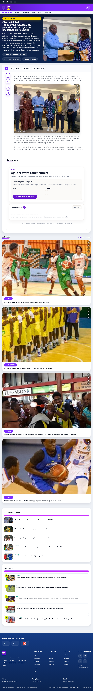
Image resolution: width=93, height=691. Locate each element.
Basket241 (51, 661)
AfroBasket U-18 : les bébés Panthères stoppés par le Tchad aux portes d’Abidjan (32, 501)
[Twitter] (85, 656)
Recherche (66, 655)
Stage (39, 12)
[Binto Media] (25, 643)
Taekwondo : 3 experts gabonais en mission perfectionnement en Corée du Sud (39, 608)
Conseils (16, 12)
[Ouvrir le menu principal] (3, 8)
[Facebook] (3, 2)
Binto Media (51, 664)
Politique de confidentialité (8, 687)
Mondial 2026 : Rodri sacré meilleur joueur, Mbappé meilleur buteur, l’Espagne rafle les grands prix (45, 619)
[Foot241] (15, 643)
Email (49, 188)
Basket (35, 668)
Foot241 (51, 658)
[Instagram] (11, 2)
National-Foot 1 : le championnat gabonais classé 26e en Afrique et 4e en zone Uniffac (42, 587)
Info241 (50, 655)
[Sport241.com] (4, 653)
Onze (33, 12)
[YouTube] (15, 2)
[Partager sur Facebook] (8, 75)
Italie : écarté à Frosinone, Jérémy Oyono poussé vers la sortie (32, 528)
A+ (12, 68)
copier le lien (38, 68)
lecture (26, 68)
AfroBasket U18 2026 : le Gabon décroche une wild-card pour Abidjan (28, 368)
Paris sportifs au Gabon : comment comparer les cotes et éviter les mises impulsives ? (39, 547)
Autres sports (37, 664)
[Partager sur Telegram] (8, 92)
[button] (77, 86)
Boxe (35, 671)
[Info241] (6, 643)
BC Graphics (68, 223)
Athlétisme (36, 661)
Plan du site (66, 661)
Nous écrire (66, 658)
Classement (25, 12)
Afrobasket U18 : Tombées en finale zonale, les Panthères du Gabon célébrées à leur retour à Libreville (40, 434)
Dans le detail (48, 12)
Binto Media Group (30, 223)
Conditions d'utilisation (32, 687)
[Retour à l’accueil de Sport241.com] (9, 7)
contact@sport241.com (83, 667)
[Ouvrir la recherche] (88, 8)
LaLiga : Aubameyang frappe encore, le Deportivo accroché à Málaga (35, 519)
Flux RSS (66, 664)
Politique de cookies (20, 687)
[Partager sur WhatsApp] (8, 87)
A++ (17, 68)
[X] (7, 2)
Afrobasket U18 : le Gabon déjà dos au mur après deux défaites (26, 302)
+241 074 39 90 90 (36, 681)
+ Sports (36, 655)
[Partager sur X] (8, 81)
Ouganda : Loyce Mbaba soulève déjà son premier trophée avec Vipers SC (36, 556)
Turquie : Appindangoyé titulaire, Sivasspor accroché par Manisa (33, 538)
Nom (14, 188)
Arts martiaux (37, 658)
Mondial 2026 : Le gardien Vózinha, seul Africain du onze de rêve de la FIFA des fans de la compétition (47, 598)
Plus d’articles (84, 237)
